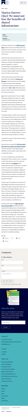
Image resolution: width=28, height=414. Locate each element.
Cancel (10, 281)
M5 (14, 87)
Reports (3, 388)
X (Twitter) (4, 352)
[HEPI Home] (6, 2)
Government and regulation (8, 369)
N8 (10, 87)
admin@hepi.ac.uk (5, 344)
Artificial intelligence (6, 364)
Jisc (2, 96)
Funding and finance (6, 366)
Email (2, 259)
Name (2, 265)
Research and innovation (7, 371)
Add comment (7, 257)
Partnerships (4, 396)
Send (4, 281)
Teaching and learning (6, 381)
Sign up (3, 398)
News (2, 393)
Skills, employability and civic (8, 374)
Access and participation (7, 362)
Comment (3, 271)
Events (3, 391)
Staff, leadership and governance (9, 376)
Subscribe (5, 327)
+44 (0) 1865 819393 (6, 339)
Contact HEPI (4, 400)
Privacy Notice (8, 411)
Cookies (2, 411)
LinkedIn (3, 354)
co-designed (15, 163)
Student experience (6, 378)
